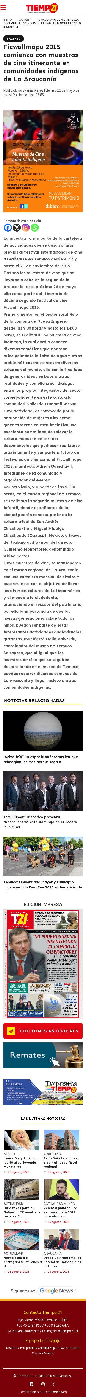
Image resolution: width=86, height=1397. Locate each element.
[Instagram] (26, 228)
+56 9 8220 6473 (56, 1325)
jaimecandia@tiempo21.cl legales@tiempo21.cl (43, 1331)
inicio (7, 19)
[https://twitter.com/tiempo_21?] (54, 1384)
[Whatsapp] (35, 228)
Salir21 (24, 19)
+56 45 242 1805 (29, 1325)
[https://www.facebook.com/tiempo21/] (31, 1384)
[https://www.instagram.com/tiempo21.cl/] (43, 1384)
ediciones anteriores (48, 1031)
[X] (17, 228)
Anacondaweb (56, 1392)
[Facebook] (8, 228)
